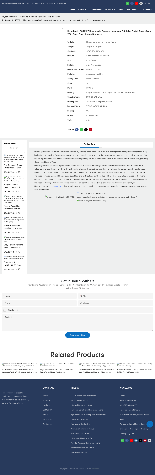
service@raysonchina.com (137, 414)
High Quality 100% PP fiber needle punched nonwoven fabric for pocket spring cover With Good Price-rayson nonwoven (55, 20)
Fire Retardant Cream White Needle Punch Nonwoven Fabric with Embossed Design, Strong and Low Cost (13, 166)
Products (24, 17)
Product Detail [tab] (89, 144)
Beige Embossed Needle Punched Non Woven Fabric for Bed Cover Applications (13, 186)
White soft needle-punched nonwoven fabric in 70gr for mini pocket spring (13, 226)
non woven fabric (56, 186)
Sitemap (95, 469)
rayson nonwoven (9, 17)
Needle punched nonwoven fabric (45, 17)
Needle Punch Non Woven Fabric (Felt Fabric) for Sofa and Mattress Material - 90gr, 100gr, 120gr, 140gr (12, 207)
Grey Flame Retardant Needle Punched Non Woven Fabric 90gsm (13, 246)
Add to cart (11, 172)
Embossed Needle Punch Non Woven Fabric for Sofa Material (14, 263)
